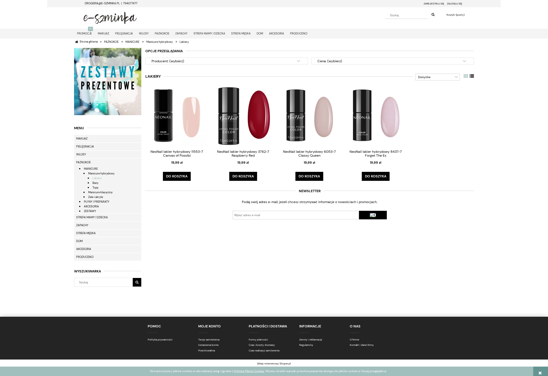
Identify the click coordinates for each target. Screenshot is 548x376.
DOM (79, 241)
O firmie (354, 339)
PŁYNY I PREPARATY (96, 202)
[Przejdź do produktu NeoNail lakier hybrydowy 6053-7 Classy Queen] (309, 116)
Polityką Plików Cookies (249, 371)
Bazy (95, 183)
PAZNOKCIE (83, 162)
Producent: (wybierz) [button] (168, 61)
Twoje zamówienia (208, 339)
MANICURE (91, 169)
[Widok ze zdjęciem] (466, 76)
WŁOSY (81, 154)
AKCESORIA (91, 206)
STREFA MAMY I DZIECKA (92, 217)
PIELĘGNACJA (85, 146)
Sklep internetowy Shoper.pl (274, 363)
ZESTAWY (90, 211)
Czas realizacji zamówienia (264, 350)
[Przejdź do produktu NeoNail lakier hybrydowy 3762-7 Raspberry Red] (243, 116)
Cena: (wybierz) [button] (329, 61)
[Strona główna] (110, 17)
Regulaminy (306, 345)
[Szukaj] (433, 15)
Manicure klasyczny (100, 192)
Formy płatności (258, 339)
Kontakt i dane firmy (362, 345)
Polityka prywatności (160, 339)
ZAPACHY (82, 225)
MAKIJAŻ (82, 138)
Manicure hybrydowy (101, 173)
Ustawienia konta (208, 345)
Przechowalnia (206, 350)
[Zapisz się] (373, 215)
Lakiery (97, 178)
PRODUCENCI (85, 257)
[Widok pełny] (472, 76)
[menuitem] (84, 33)
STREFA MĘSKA (86, 233)
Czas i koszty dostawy (262, 345)
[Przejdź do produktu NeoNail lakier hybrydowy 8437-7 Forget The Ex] (375, 116)
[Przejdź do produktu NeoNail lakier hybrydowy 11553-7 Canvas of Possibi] (176, 116)
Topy (95, 187)
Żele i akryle (95, 197)
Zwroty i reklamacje (310, 339)
